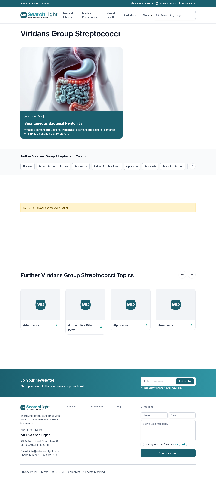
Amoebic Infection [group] (173, 166)
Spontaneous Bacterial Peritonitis (53, 123)
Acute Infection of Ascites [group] (53, 166)
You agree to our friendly (167, 444)
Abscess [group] (27, 166)
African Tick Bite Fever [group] (107, 166)
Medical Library (68, 15)
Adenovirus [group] (81, 166)
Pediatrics (130, 15)
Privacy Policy (28, 471)
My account (189, 3)
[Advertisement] (78, 182)
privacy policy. (175, 388)
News (35, 3)
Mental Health (110, 15)
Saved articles (167, 3)
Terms (44, 471)
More (146, 15)
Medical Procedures (89, 15)
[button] (193, 166)
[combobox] (178, 15)
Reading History (144, 3)
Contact (44, 3)
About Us (25, 3)
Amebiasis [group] (150, 166)
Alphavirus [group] (132, 166)
